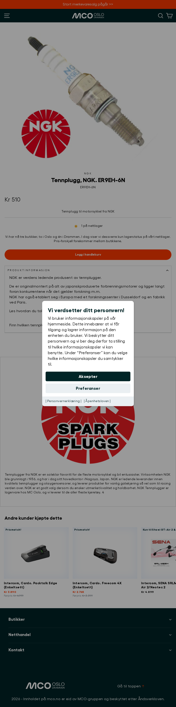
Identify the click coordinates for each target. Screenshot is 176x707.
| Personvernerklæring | (64, 401)
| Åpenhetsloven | (97, 401)
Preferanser (88, 388)
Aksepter (88, 376)
